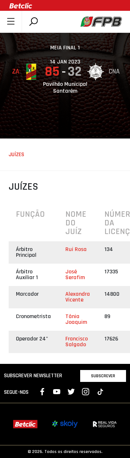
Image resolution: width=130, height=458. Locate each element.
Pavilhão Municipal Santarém (65, 87)
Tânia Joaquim (76, 319)
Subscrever (103, 376)
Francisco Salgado (76, 341)
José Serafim (75, 274)
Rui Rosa (76, 249)
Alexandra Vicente (77, 297)
